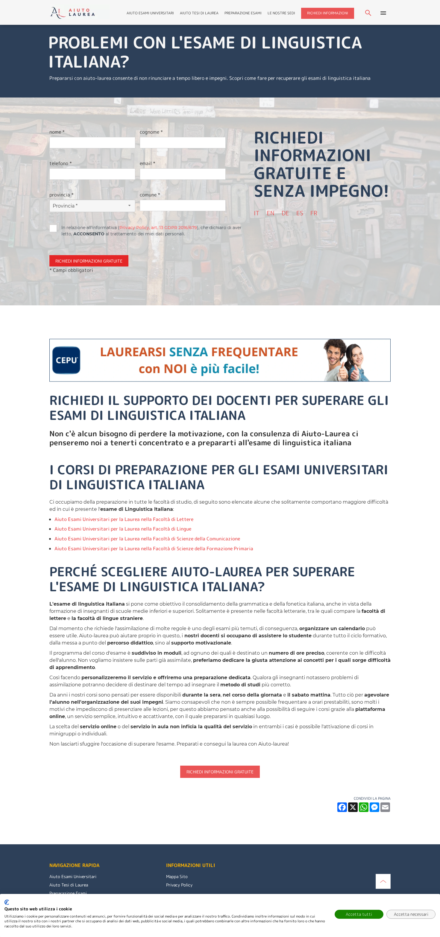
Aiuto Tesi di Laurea (199, 13)
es (299, 213)
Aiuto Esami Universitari (150, 13)
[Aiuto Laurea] (80, 12)
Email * (147, 163)
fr (313, 213)
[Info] (383, 880)
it (257, 213)
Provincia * (61, 194)
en (270, 213)
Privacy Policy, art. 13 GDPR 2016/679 (158, 227)
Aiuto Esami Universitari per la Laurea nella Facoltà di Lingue (122, 528)
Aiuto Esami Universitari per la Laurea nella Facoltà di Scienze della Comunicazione (147, 538)
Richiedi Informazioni (327, 13)
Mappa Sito (177, 876)
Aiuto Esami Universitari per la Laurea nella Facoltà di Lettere (123, 519)
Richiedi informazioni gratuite (220, 772)
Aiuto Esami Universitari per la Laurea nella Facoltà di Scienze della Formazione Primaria (153, 548)
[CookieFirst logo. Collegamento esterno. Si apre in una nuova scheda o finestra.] (6, 902)
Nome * (57, 132)
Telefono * (60, 163)
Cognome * (151, 132)
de (285, 213)
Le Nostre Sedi (281, 13)
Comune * (150, 194)
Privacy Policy (179, 885)
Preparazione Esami (243, 13)
